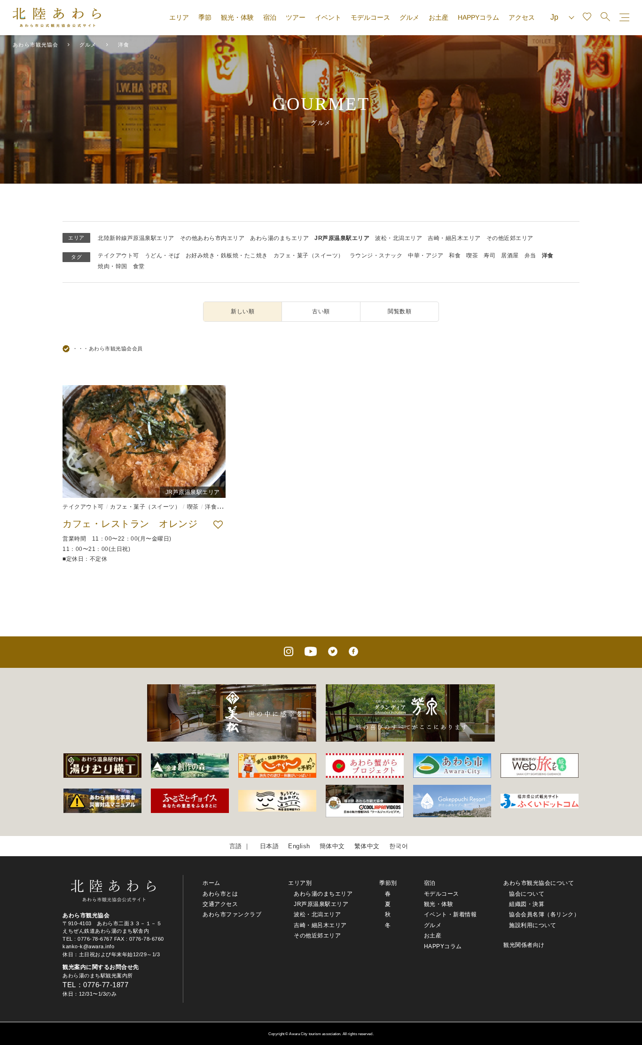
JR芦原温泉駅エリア (341, 238)
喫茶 (472, 255)
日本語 (269, 846)
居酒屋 (510, 255)
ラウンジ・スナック (376, 255)
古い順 (321, 311)
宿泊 (269, 17)
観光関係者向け (524, 945)
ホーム (211, 883)
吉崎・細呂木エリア (454, 238)
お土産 (438, 17)
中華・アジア (425, 255)
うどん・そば (162, 255)
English (299, 846)
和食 (455, 255)
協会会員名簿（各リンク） (544, 914)
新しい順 (242, 311)
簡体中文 (332, 846)
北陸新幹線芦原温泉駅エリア (136, 238)
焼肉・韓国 (112, 266)
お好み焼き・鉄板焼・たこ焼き (227, 255)
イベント (328, 17)
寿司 (489, 255)
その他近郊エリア (509, 238)
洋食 (548, 255)
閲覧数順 (399, 311)
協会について (526, 893)
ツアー (295, 17)
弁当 (530, 255)
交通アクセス (220, 904)
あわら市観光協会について (538, 883)
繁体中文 (367, 846)
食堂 (139, 266)
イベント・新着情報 (450, 914)
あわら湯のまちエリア (279, 238)
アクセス (522, 17)
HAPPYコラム (478, 17)
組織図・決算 (526, 904)
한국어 (398, 846)
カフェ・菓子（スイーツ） (309, 255)
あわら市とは (220, 893)
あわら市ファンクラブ (232, 914)
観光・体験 (237, 17)
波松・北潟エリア (398, 238)
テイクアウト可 (118, 255)
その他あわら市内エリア (212, 238)
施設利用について (532, 925)
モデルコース (370, 17)
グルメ (409, 17)
